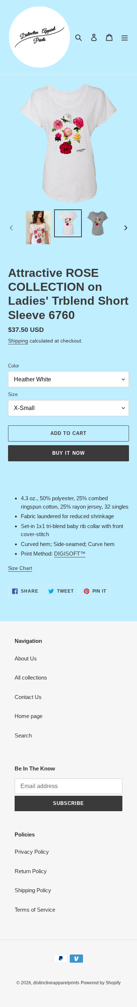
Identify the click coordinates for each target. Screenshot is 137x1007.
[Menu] (124, 37)
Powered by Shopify (101, 982)
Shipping (18, 341)
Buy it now (68, 453)
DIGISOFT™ (69, 553)
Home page (28, 716)
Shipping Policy (33, 890)
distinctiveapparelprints (56, 982)
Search (23, 735)
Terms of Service (35, 910)
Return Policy (31, 871)
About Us (26, 658)
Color (13, 366)
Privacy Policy (32, 852)
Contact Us (28, 697)
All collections (31, 677)
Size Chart (20, 568)
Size (13, 394)
